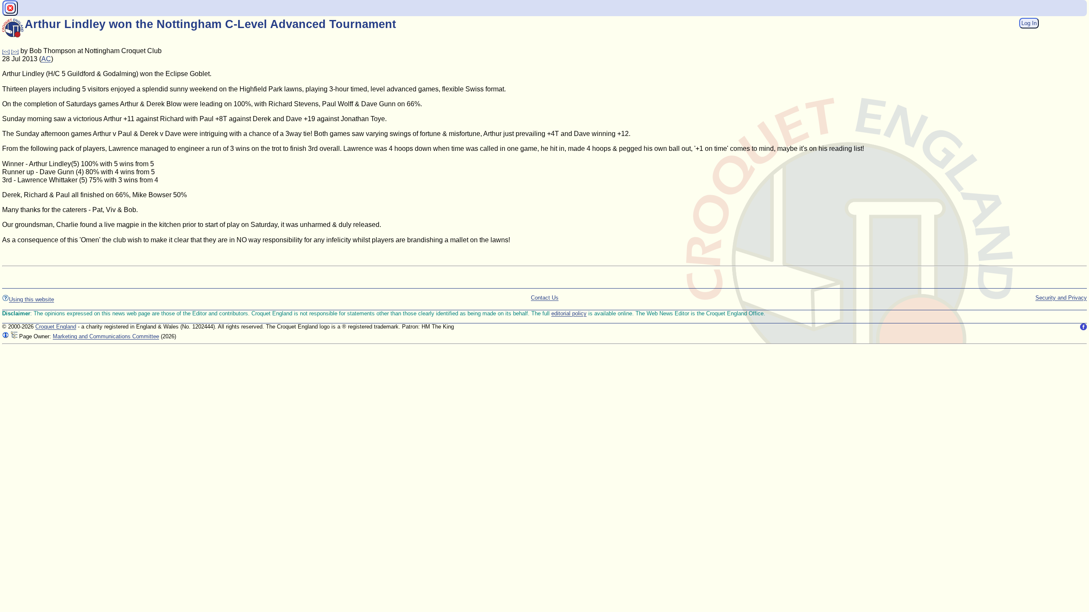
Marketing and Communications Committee (106, 336)
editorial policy (569, 313)
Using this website (31, 299)
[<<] (6, 51)
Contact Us (545, 298)
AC (46, 58)
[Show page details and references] (5, 336)
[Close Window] (10, 8)
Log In (1029, 23)
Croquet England (55, 326)
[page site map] (14, 336)
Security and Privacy (1061, 298)
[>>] (15, 51)
